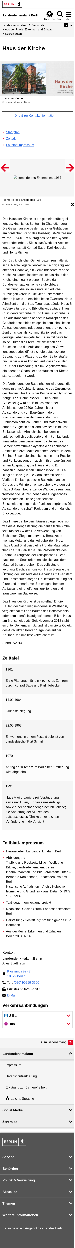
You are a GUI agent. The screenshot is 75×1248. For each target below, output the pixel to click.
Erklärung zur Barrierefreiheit (26, 1087)
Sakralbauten (13, 33)
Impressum (13, 1065)
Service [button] (8, 1157)
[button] (68, 25)
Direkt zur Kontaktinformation (35, 115)
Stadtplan (13, 132)
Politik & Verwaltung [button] (18, 1180)
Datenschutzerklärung (21, 1076)
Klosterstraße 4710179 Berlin (19, 974)
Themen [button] (8, 1203)
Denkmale (37, 25)
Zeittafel (11, 138)
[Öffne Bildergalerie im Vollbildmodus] (73, 204)
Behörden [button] (10, 1169)
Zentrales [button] (9, 1122)
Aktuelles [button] (9, 1192)
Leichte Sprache (22, 1098)
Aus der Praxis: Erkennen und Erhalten (29, 29)
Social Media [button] (12, 1110)
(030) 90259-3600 (26, 982)
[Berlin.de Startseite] (12, 4)
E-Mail (11, 996)
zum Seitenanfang (54, 1042)
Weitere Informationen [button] (20, 1215)
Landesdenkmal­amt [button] (17, 1054)
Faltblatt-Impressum (20, 145)
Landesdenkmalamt (14, 25)
